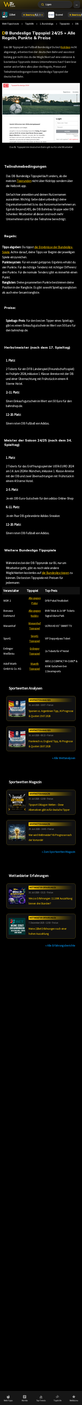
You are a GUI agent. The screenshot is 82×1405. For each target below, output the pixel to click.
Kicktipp (65, 47)
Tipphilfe (29, 23)
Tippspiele (65, 23)
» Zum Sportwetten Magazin (58, 852)
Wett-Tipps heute (10, 23)
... (77, 4)
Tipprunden (24, 181)
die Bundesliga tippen (55, 573)
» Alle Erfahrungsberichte (60, 945)
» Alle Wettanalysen (63, 758)
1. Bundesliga (46, 23)
